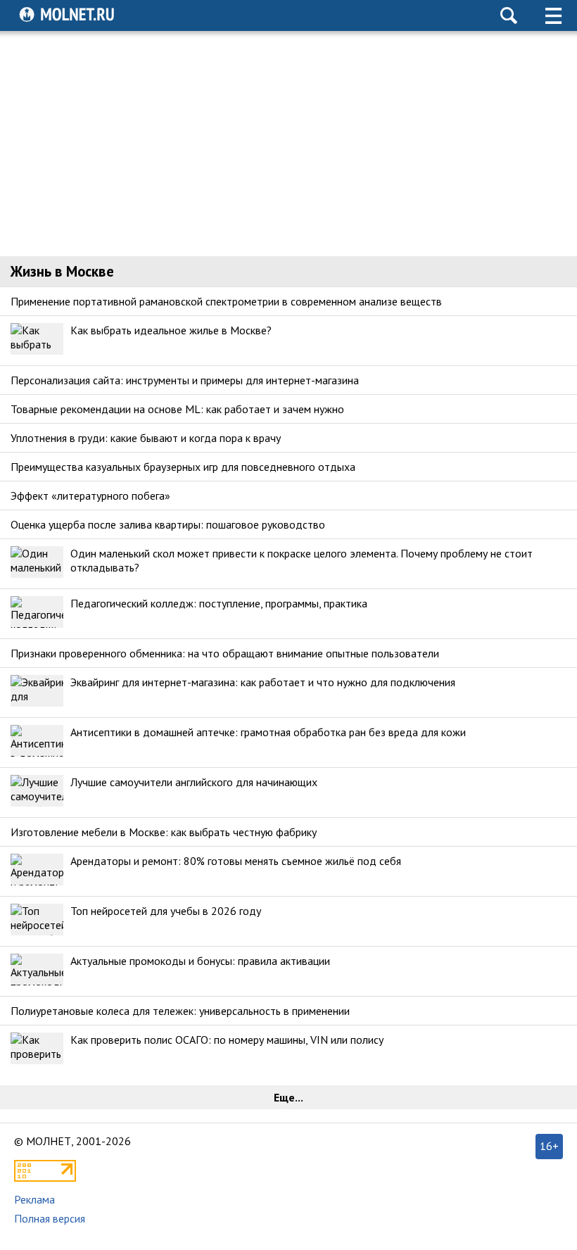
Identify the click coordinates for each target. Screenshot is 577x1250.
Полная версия (49, 1218)
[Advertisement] (289, 143)
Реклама (34, 1199)
